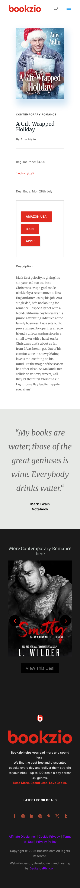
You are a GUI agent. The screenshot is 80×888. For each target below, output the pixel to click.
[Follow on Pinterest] (48, 816)
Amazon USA (36, 216)
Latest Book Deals (40, 800)
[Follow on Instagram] (23, 816)
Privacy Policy (46, 841)
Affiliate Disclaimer (22, 836)
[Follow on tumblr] (65, 816)
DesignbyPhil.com (42, 868)
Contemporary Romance (36, 114)
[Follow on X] (57, 816)
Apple (30, 241)
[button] (65, 620)
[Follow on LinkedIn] (31, 816)
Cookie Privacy (49, 836)
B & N (30, 229)
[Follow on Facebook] (14, 816)
